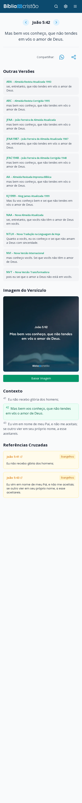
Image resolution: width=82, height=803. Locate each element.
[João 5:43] (56, 22)
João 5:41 (13, 457)
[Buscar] (56, 6)
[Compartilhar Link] (73, 57)
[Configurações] (65, 6)
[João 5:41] (26, 22)
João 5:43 (13, 478)
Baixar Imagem (41, 378)
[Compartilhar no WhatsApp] (62, 57)
